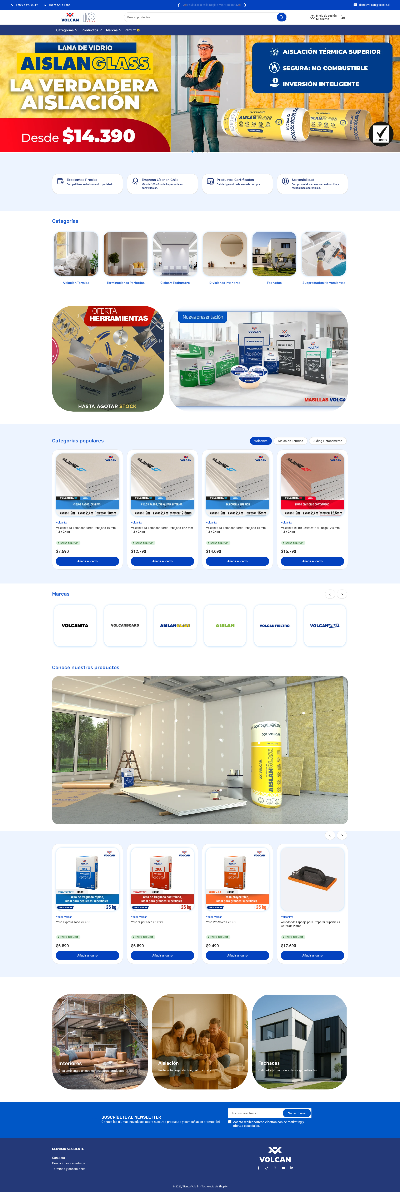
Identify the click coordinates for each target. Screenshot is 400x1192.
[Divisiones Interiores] (225, 254)
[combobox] (205, 17)
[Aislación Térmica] (76, 254)
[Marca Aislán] (225, 625)
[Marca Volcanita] (75, 625)
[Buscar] (281, 17)
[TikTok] (266, 1167)
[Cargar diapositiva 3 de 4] (202, 151)
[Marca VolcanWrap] (325, 625)
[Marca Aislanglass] (175, 625)
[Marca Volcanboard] (125, 625)
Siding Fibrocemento (328, 441)
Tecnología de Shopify (214, 1186)
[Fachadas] (274, 254)
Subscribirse (296, 1113)
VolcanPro (287, 916)
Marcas (112, 30)
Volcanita (261, 441)
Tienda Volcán (190, 1186)
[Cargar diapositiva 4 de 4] (207, 151)
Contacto (58, 1158)
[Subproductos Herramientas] (324, 254)
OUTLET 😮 (132, 30)
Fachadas (274, 283)
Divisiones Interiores (224, 283)
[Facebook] (258, 1167)
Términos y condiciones (68, 1169)
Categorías (65, 30)
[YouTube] (283, 1167)
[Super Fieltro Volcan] (275, 625)
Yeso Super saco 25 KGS (146, 922)
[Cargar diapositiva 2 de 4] (197, 151)
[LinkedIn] (291, 1167)
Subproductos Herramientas (323, 283)
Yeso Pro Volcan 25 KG (221, 922)
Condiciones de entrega (68, 1163)
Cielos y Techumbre (175, 283)
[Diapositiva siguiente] (212, 151)
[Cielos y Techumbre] (175, 254)
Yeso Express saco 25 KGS (73, 922)
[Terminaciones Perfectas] (126, 254)
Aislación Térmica (76, 283)
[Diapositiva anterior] (187, 151)
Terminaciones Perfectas (126, 283)
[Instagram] (275, 1167)
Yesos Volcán (64, 916)
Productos (89, 30)
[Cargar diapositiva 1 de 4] (192, 151)
